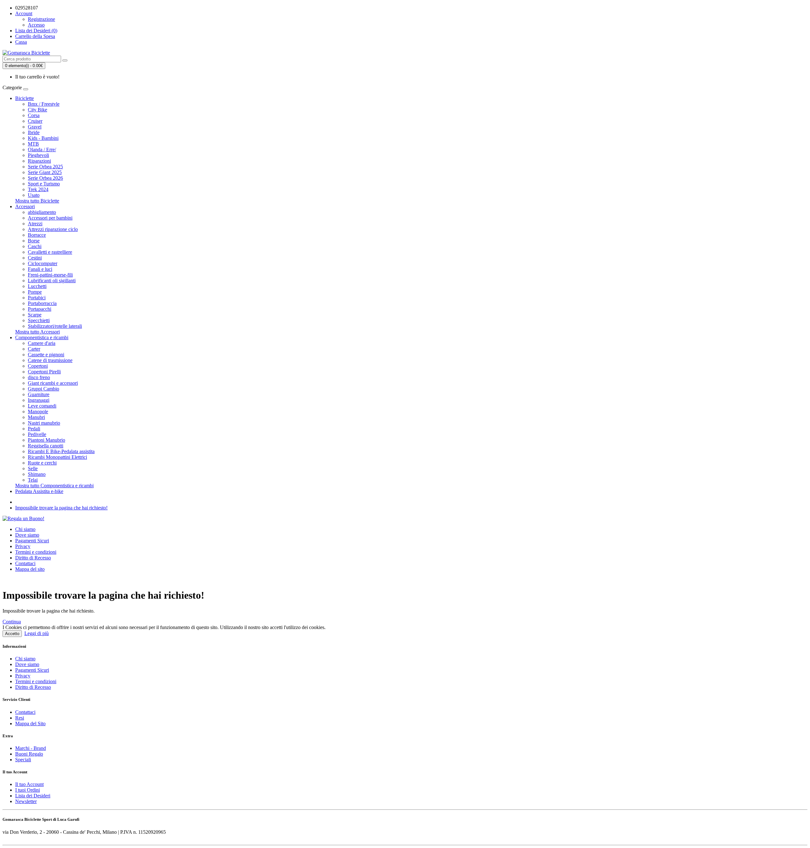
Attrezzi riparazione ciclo (53, 229)
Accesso (36, 25)
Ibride (34, 132)
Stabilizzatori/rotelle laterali (55, 326)
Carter (34, 349)
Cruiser (35, 121)
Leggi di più (36, 633)
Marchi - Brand (30, 748)
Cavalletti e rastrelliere (50, 252)
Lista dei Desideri (32, 795)
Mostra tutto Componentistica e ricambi (54, 485)
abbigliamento (42, 212)
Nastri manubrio (44, 423)
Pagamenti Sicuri (32, 540)
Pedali (34, 428)
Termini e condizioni (35, 552)
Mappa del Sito (30, 723)
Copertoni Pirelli (44, 371)
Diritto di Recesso (33, 557)
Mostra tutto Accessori (37, 331)
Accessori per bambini (50, 218)
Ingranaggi (38, 400)
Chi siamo (25, 529)
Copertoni (38, 366)
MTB (33, 144)
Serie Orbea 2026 (45, 178)
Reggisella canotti (45, 445)
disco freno (39, 377)
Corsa (34, 115)
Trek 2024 (38, 189)
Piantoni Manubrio (46, 440)
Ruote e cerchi (42, 462)
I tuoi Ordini (27, 790)
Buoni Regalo (29, 754)
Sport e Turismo (44, 183)
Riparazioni (39, 161)
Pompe (35, 292)
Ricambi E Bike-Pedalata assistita (61, 451)
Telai (33, 480)
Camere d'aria (41, 343)
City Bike (37, 109)
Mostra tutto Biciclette (37, 200)
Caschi (34, 246)
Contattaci (25, 563)
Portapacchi (39, 309)
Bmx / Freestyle (43, 104)
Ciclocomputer (42, 263)
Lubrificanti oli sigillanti (52, 280)
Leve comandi (42, 405)
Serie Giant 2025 (45, 172)
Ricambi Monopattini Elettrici (57, 457)
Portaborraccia (42, 303)
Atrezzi (35, 223)
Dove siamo (27, 535)
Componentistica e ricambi (41, 337)
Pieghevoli (38, 155)
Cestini (35, 257)
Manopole (38, 411)
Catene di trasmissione (50, 360)
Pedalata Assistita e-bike (39, 491)
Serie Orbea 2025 (45, 166)
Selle (33, 468)
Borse (34, 240)
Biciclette (24, 98)
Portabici (37, 297)
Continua (12, 621)
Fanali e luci (40, 269)
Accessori (25, 206)
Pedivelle (37, 434)
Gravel (34, 126)
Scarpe (34, 314)
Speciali (23, 759)
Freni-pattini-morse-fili (50, 274)
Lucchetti (37, 286)
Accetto (12, 633)
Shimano (37, 474)
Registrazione (41, 19)
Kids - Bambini (43, 138)
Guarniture (38, 394)
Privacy (22, 546)
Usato (34, 195)
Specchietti (39, 320)
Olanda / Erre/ (42, 149)
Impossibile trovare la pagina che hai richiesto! (61, 507)
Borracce (37, 235)
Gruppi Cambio (43, 388)
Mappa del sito (30, 569)
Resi (19, 717)
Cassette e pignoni (46, 354)
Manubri (36, 417)
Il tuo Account (29, 784)
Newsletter (26, 801)
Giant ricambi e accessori (53, 383)
